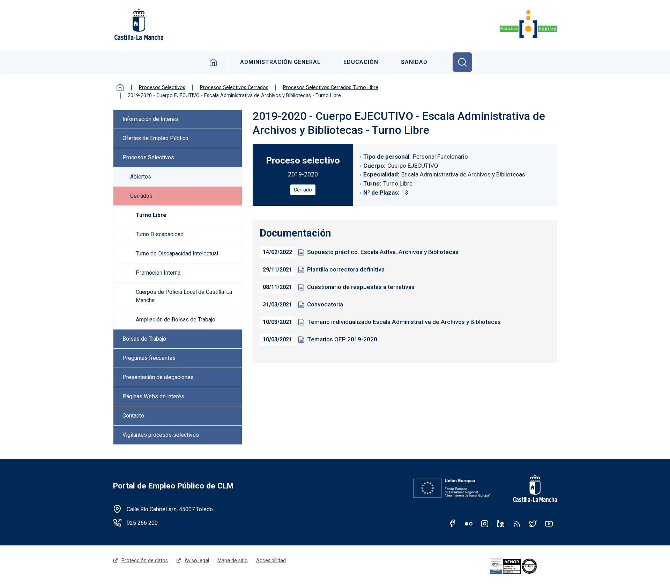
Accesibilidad (271, 560)
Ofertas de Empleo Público (155, 138)
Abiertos (140, 176)
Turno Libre (151, 215)
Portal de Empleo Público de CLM (173, 486)
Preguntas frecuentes (149, 358)
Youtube (549, 523)
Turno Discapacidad (160, 234)
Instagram (485, 523)
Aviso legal (197, 560)
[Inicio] (528, 24)
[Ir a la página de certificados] (522, 566)
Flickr (469, 523)
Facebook (453, 523)
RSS (517, 523)
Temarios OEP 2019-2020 (342, 339)
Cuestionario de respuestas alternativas (361, 286)
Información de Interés (150, 119)
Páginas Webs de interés (153, 396)
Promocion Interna (158, 272)
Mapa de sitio (232, 560)
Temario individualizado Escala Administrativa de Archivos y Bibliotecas (404, 321)
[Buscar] (462, 62)
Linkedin (501, 523)
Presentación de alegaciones (158, 377)
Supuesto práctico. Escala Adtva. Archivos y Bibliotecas (383, 251)
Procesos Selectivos (148, 157)
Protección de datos (144, 560)
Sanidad (414, 62)
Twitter (533, 523)
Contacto (133, 415)
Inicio (213, 62)
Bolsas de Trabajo (144, 338)
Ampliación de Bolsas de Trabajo (175, 319)
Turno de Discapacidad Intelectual (177, 253)
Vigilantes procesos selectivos (160, 435)
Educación (360, 62)
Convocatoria (325, 304)
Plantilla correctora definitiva (346, 269)
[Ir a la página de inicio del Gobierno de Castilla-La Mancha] (138, 24)
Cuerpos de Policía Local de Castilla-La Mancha (184, 296)
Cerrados (141, 196)
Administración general (280, 62)
